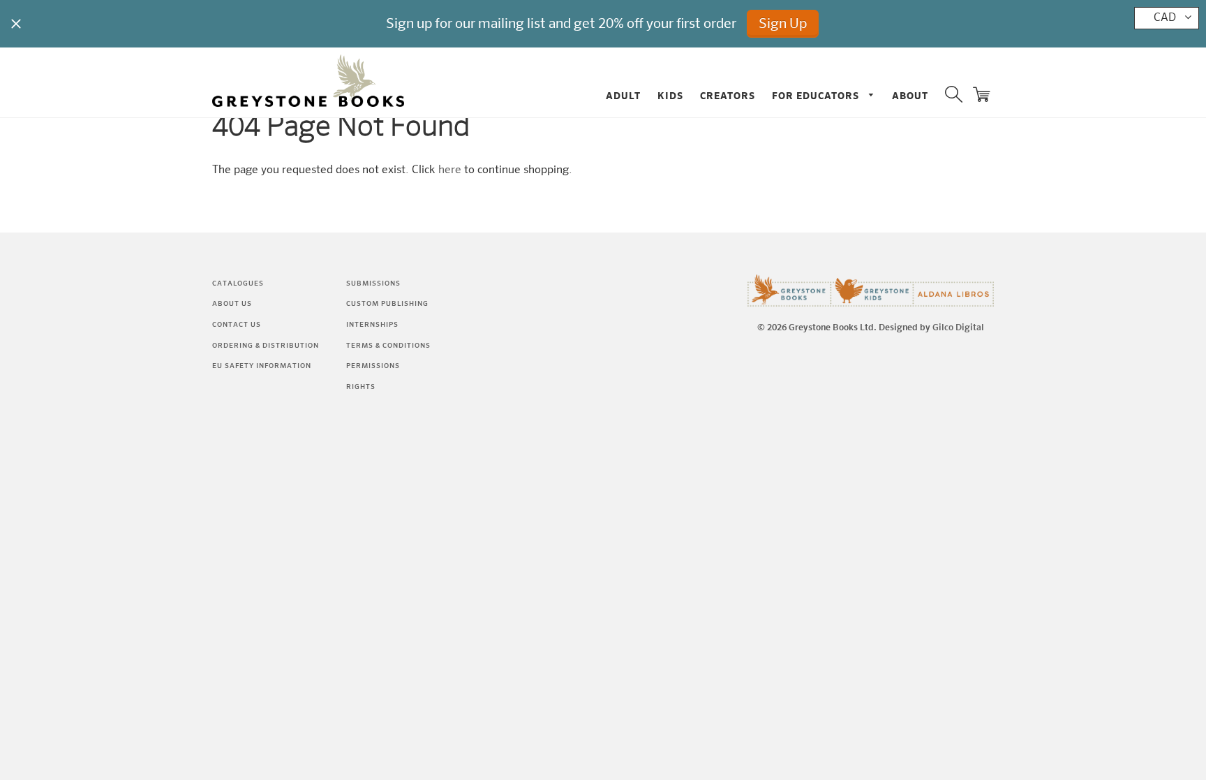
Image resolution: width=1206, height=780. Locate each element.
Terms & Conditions (388, 345)
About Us (232, 303)
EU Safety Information (261, 365)
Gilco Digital (958, 327)
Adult (623, 96)
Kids (670, 96)
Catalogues (238, 283)
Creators (727, 96)
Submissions (373, 283)
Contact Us (236, 324)
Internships (372, 324)
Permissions (373, 365)
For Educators (817, 96)
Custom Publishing (387, 303)
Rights (360, 386)
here (449, 170)
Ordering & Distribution (265, 345)
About (910, 96)
